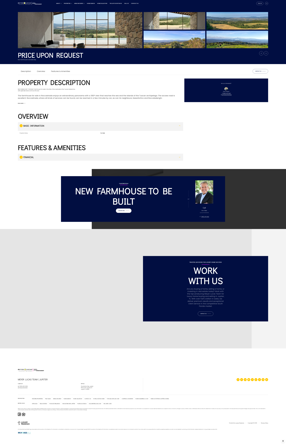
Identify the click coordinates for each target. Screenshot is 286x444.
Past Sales (48, 398)
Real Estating (43, 403)
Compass (66, 408)
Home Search (91, 3)
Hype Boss (34, 403)
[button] (260, 71)
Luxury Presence (240, 423)
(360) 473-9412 (227, 93)
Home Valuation (102, 3)
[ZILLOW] (266, 379)
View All (237, 39)
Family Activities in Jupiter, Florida (160, 398)
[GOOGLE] (263, 379)
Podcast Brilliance (54, 403)
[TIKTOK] (255, 379)
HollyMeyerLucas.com (95, 403)
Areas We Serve (57, 398)
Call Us (126, 3)
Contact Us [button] (87, 398)
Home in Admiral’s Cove (141, 398)
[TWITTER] (252, 379)
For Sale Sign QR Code (113, 398)
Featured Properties (37, 398)
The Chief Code (107, 403)
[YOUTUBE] (248, 379)
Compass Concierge (127, 398)
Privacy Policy (264, 423)
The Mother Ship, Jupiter (87, 386)
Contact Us (134, 3)
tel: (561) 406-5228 (23, 386)
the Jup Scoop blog (116, 3)
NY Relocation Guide (98, 398)
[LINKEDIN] (245, 379)
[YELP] (259, 379)
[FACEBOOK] (238, 379)
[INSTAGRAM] (241, 379)
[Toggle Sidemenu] (266, 3)
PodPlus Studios (81, 403)
